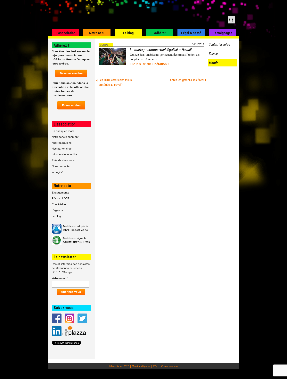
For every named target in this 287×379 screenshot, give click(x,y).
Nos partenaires (61, 148)
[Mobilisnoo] (98, 15)
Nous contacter (61, 166)
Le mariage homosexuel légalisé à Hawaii (161, 49)
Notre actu (96, 33)
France (213, 54)
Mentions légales (141, 366)
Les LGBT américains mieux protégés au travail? (115, 82)
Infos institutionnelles (65, 154)
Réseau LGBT (60, 198)
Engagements (60, 192)
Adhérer (160, 33)
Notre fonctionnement (65, 136)
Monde (104, 44)
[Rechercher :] (231, 20)
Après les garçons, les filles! (187, 80)
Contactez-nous (169, 366)
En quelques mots (63, 131)
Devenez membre (71, 73)
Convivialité (59, 204)
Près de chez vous (63, 160)
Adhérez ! (61, 45)
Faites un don (71, 105)
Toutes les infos (219, 44)
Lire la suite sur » (149, 64)
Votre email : (60, 278)
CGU (155, 366)
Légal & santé (191, 33)
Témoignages (222, 33)
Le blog (128, 33)
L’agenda (57, 210)
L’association (65, 33)
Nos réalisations (61, 142)
